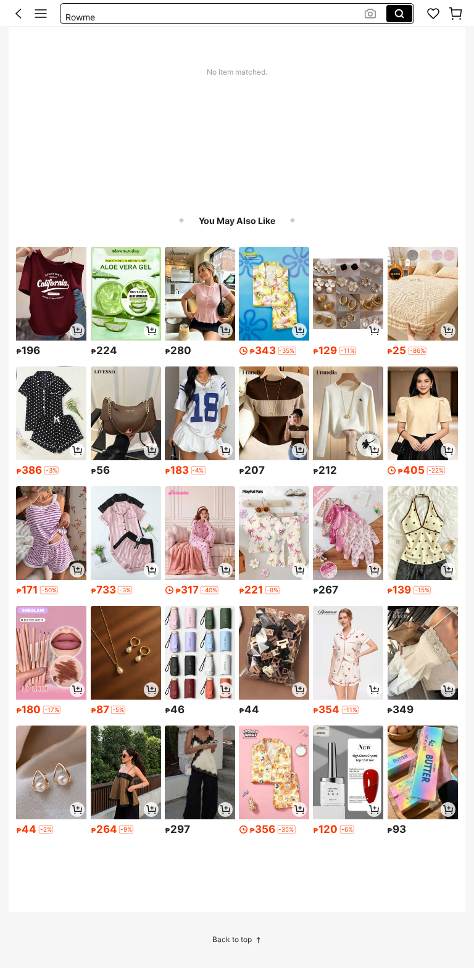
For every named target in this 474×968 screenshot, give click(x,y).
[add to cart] (77, 330)
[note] (287, 351)
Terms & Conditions (266, 912)
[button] (18, 13)
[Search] (399, 13)
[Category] (41, 13)
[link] (433, 13)
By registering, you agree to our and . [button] (162, 912)
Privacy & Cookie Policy (174, 912)
